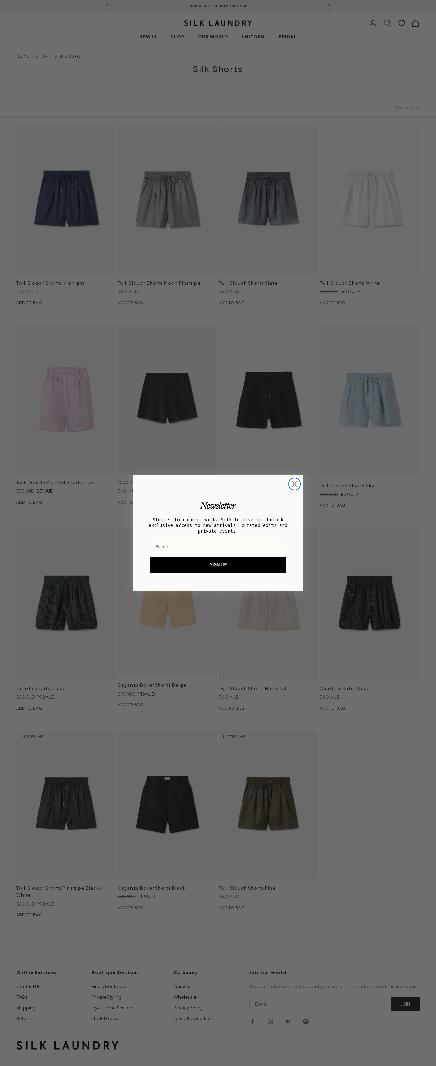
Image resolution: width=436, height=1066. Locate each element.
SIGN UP (218, 564)
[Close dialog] (294, 484)
